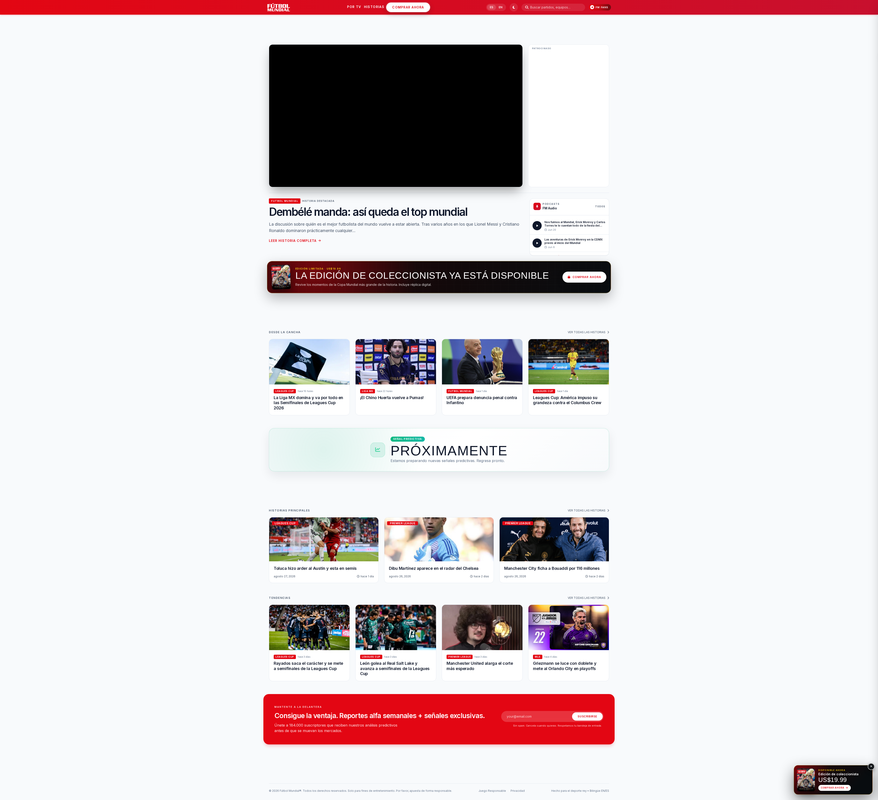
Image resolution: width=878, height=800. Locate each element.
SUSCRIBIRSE (587, 716)
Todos (600, 206)
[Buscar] (526, 7)
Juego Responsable (492, 790)
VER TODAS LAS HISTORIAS (586, 332)
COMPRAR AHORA (408, 7)
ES (491, 7)
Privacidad (518, 790)
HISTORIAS (374, 7)
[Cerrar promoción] (871, 766)
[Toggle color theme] (514, 7)
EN (500, 7)
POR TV (354, 7)
